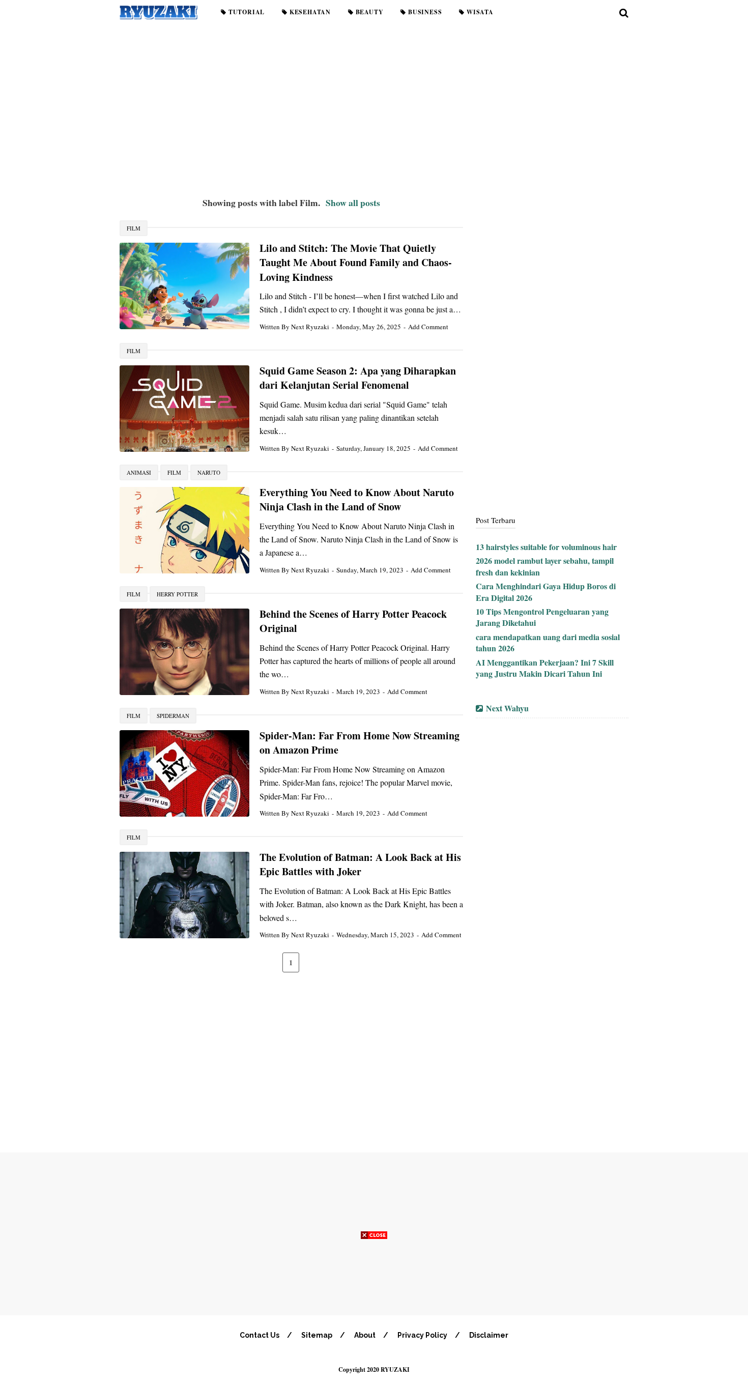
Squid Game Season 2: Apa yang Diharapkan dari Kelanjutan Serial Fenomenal (358, 378)
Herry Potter (177, 594)
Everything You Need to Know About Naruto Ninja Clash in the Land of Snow (357, 499)
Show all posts (353, 202)
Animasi (139, 472)
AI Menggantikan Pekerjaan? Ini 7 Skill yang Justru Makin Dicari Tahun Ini (545, 667)
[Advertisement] (374, 107)
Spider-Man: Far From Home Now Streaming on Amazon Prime (359, 743)
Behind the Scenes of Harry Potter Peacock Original (353, 621)
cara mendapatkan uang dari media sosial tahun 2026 (548, 642)
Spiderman (173, 715)
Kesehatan (309, 12)
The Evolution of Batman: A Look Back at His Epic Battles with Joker (360, 864)
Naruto (208, 472)
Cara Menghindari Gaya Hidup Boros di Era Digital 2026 (546, 591)
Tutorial (245, 12)
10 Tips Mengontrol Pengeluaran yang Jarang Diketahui (542, 617)
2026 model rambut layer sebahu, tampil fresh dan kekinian (545, 566)
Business (424, 12)
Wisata (479, 12)
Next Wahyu (507, 708)
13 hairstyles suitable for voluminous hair (546, 547)
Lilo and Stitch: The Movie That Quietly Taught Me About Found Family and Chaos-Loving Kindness (356, 262)
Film (133, 228)
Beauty (369, 12)
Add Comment (428, 326)
